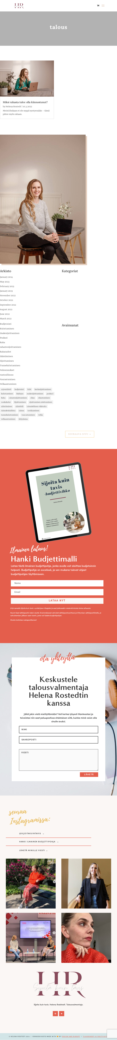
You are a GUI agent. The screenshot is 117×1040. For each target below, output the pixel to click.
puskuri (50, 394)
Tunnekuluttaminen (10, 365)
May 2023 (4, 281)
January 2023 (6, 291)
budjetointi (19, 389)
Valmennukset (7, 370)
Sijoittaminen (7, 361)
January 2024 (6, 277)
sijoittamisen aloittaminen (40, 402)
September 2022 (8, 305)
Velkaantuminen (8, 384)
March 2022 (5, 318)
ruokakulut (6, 402)
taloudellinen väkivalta (37, 406)
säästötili (19, 406)
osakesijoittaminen (35, 394)
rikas (32, 398)
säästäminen (6, 406)
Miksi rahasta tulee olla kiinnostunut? (25, 102)
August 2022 (6, 309)
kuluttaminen (7, 394)
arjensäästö (6, 389)
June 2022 (5, 314)
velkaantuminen (8, 419)
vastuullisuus (6, 375)
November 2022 (8, 295)
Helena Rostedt (13, 106)
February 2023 (7, 286)
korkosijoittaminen (43, 389)
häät (29, 389)
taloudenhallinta (8, 411)
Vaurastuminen (7, 379)
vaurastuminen (28, 415)
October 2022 (6, 300)
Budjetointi (5, 324)
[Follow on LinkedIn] (61, 1013)
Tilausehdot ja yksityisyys (95, 1036)
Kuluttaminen (7, 328)
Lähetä (89, 775)
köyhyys (19, 394)
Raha (2, 342)
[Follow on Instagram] (55, 1013)
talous (21, 411)
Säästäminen (6, 356)
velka (40, 415)
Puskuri (4, 338)
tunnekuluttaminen (9, 415)
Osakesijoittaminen (9, 333)
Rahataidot (5, 351)
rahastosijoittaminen (10, 347)
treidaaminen (33, 411)
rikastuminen (44, 398)
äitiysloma (23, 419)
